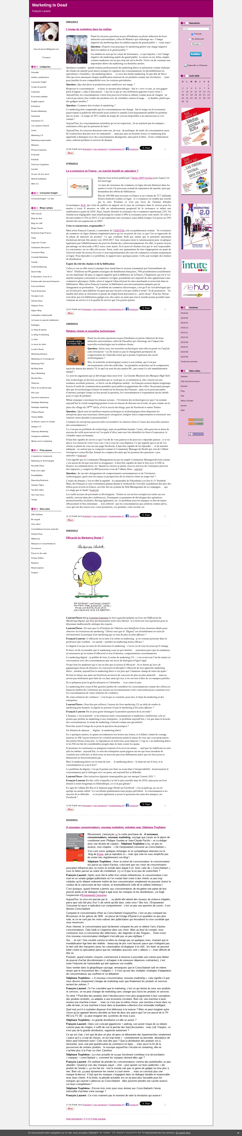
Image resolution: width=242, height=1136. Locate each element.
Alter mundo (36, 214)
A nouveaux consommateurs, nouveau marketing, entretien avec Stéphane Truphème (116, 827)
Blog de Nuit (36, 218)
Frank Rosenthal (38, 291)
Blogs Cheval (37, 228)
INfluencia (35, 539)
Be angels (35, 519)
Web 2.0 (35, 184)
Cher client (35, 524)
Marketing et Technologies (42, 461)
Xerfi (83, 205)
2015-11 (184, 333)
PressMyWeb (37, 475)
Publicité (35, 159)
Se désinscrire (198, 39)
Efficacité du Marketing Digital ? (85, 537)
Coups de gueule (38, 87)
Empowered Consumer (94, 895)
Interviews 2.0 (37, 121)
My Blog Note (37, 368)
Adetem (184, 376)
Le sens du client (38, 344)
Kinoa (100, 854)
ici (116, 834)
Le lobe (34, 339)
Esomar (184, 386)
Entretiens (35, 106)
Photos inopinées (39, 150)
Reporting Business (39, 480)
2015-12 (184, 328)
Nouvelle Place (37, 466)
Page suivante (99, 1119)
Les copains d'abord (40, 126)
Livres (33, 130)
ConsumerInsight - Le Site (42, 199)
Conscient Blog (37, 252)
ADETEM (119, 230)
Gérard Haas (36, 301)
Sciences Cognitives (40, 164)
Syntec (184, 406)
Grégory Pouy (37, 305)
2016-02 (184, 318)
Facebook (133, 149)
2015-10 (184, 337)
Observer (35, 383)
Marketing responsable (41, 140)
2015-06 (184, 352)
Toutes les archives (189, 361)
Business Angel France (41, 233)
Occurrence (36, 548)
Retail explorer (37, 568)
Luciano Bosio (37, 349)
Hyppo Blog (36, 310)
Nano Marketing (38, 373)
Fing (183, 391)
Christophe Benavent (40, 247)
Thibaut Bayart (37, 412)
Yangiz (34, 500)
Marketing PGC (37, 364)
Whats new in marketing (41, 441)
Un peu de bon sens (40, 174)
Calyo (33, 238)
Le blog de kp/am (39, 330)
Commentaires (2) (116, 309)
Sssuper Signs (37, 485)
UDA (183, 410)
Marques (35, 145)
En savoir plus (183, 1132)
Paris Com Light (38, 471)
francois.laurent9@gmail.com (46, 49)
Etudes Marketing (39, 111)
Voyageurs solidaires (40, 436)
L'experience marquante (41, 456)
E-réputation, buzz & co (41, 277)
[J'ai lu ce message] (238, 1132)
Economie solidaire (39, 97)
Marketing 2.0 (37, 135)
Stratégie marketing (39, 407)
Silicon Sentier (187, 401)
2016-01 (184, 323)
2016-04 (184, 313)
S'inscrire (198, 34)
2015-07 (184, 347)
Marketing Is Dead (49, 5)
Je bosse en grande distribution (45, 320)
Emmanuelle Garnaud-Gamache (45, 281)
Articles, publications (40, 77)
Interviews (35, 116)
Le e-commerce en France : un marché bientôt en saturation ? (102, 170)
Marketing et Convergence (42, 359)
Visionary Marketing (39, 431)
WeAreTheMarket (38, 179)
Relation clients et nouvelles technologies (90, 331)
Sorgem (34, 572)
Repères (35, 563)
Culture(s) (35, 92)
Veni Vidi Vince (37, 495)
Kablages (35, 325)
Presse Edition (37, 558)
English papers (37, 101)
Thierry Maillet (37, 417)
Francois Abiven (38, 286)
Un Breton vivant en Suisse (43, 422)
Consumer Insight (39, 82)
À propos (46, 57)
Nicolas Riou (36, 378)
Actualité (35, 72)
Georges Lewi (37, 296)
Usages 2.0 (36, 427)
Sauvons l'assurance (40, 397)
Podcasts (35, 155)
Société (34, 169)
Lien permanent (100, 149)
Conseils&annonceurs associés (44, 529)
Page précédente (74, 1119)
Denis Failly (36, 272)
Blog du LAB (36, 223)
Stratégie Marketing (39, 402)
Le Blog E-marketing (40, 335)
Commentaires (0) (116, 149)
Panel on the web (39, 553)
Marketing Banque (39, 354)
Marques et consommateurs (43, 544)
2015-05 (184, 357)
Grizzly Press (36, 534)
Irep (182, 396)
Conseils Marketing (39, 257)
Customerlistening (39, 267)
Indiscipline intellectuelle (41, 315)
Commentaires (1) (116, 516)
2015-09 (184, 342)
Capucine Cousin (38, 242)
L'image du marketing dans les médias (89, 29)
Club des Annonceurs (190, 381)
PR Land (35, 393)
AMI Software (37, 514)
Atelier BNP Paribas (142, 177)
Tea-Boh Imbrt (37, 490)
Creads (34, 262)
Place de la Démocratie (41, 388)
